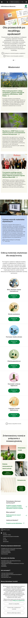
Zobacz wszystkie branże (14, 423)
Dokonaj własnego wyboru (14, 613)
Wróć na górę (7, 529)
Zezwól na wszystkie (14, 603)
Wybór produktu (15, 2)
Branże (4, 533)
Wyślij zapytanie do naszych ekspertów (13, 515)
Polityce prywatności (19, 600)
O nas (4, 538)
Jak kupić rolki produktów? (7, 573)
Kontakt (5, 540)
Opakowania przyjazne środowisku (11, 536)
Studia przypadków (5, 551)
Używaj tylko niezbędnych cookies (14, 608)
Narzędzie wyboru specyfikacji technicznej (10, 560)
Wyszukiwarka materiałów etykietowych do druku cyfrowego (12, 564)
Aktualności (5, 541)
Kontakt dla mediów (6, 552)
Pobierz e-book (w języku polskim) (14, 56)
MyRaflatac (4, 566)
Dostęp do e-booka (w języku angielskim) (14, 53)
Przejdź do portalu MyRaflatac (14, 523)
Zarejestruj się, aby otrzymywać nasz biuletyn (11, 548)
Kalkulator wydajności (6, 562)
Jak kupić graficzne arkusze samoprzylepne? (11, 574)
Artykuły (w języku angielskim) (8, 550)
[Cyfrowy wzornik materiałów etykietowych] (14, 207)
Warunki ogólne (5, 576)
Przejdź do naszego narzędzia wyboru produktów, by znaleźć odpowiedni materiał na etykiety (14, 507)
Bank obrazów (4, 554)
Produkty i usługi (7, 534)
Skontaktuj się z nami (6, 577)
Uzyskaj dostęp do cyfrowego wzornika (12, 240)
